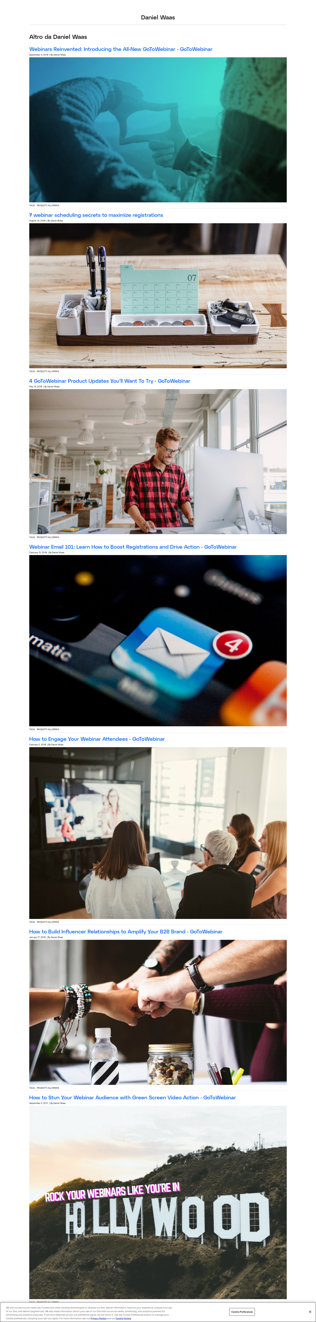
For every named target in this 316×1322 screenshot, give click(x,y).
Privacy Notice (98, 1318)
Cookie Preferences (242, 1311)
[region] (158, 1312)
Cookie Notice (123, 1318)
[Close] (310, 1312)
